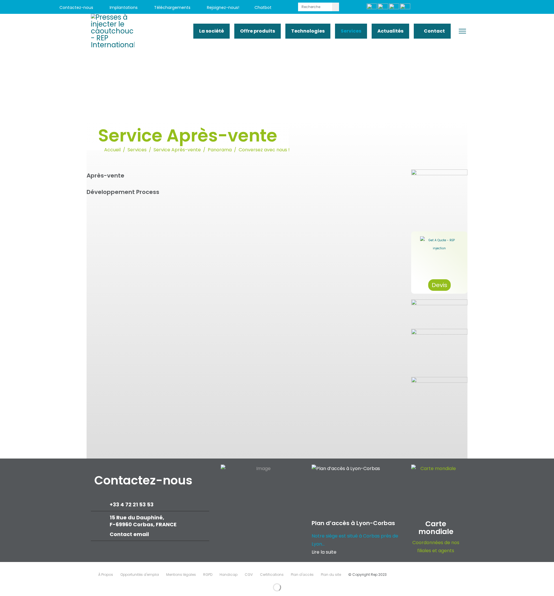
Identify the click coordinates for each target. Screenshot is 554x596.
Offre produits (257, 31)
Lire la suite (324, 552)
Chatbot (263, 7)
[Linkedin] (485, 7)
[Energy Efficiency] (439, 350)
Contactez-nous (75, 7)
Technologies (308, 31)
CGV (249, 574)
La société (211, 31)
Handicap (228, 574)
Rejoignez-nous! (222, 7)
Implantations (123, 7)
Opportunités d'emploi (139, 574)
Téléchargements (171, 7)
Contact (434, 31)
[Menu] (462, 31)
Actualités (390, 31)
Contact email (130, 534)
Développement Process (123, 192)
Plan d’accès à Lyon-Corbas (353, 523)
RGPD (207, 574)
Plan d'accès (302, 574)
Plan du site (331, 574)
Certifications (272, 574)
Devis (439, 285)
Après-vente (105, 175)
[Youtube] (472, 7)
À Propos (105, 574)
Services (351, 31)
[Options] (439, 311)
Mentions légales (181, 574)
